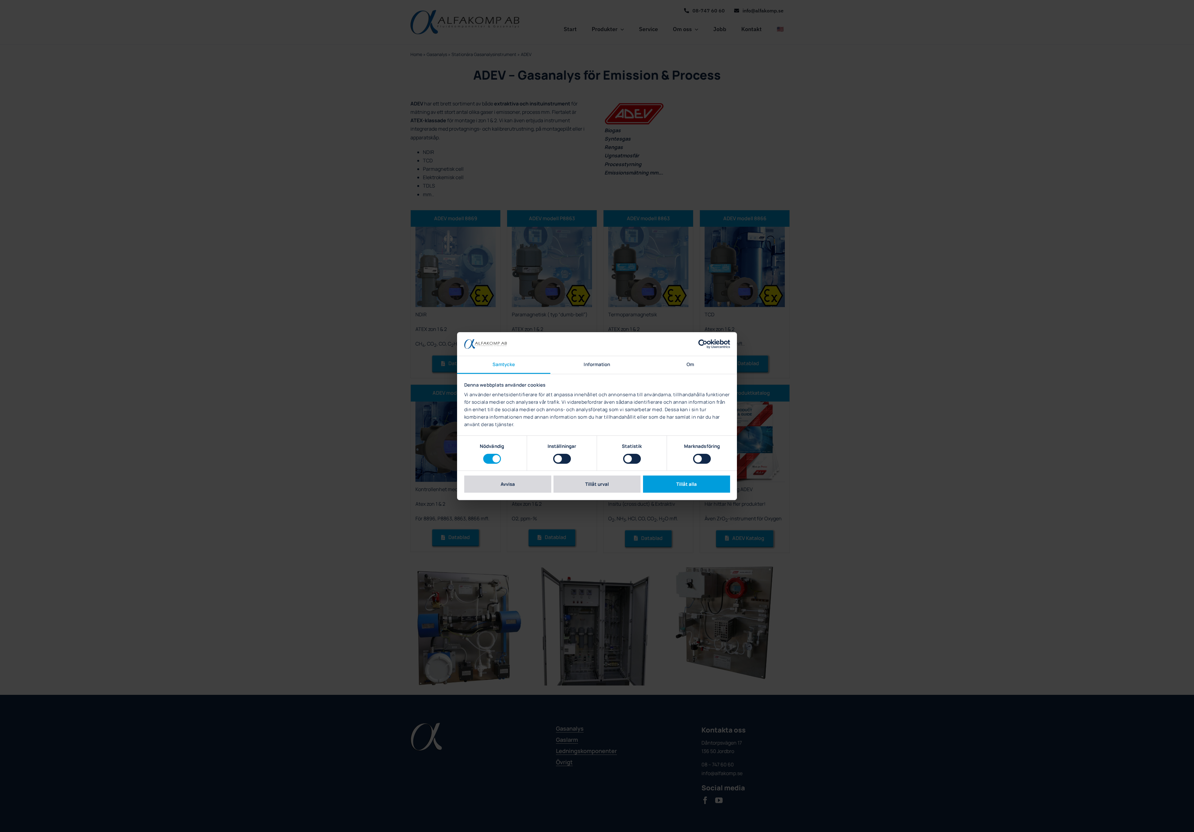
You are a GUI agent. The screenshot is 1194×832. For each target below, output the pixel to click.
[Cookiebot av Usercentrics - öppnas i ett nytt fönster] (703, 344)
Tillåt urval (597, 484)
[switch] (562, 459)
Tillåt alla (686, 484)
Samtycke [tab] (504, 364)
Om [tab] (690, 364)
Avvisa (508, 484)
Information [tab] (597, 364)
